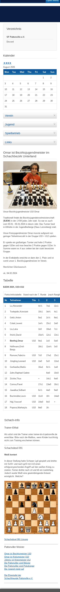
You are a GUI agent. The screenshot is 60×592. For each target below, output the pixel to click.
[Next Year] (8, 63)
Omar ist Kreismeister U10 (16, 557)
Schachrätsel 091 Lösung (16, 539)
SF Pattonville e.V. (16, 37)
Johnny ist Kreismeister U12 (17, 560)
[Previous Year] (4, 63)
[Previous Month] (6, 63)
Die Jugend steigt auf (14, 569)
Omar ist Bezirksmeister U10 (17, 553)
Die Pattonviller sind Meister (17, 563)
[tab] (55, 115)
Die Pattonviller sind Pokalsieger (19, 566)
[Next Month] (10, 63)
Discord (10, 42)
